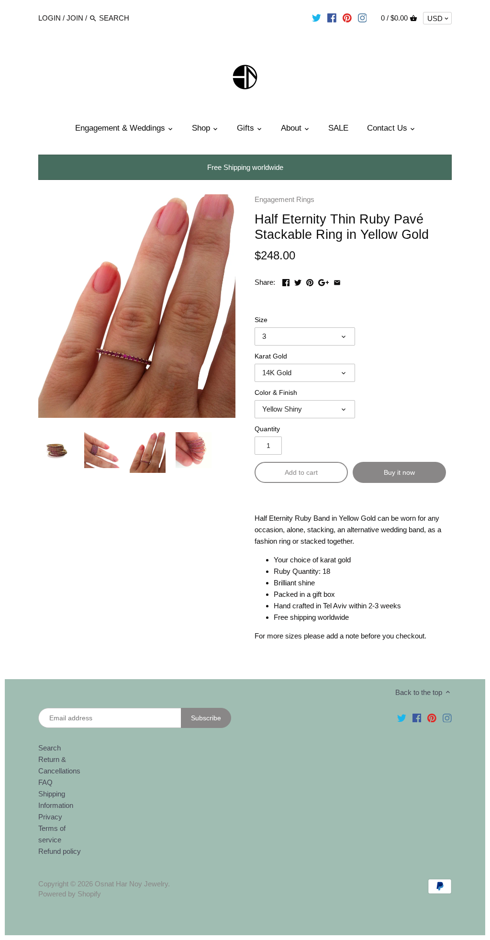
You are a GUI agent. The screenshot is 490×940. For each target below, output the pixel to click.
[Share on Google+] (323, 281)
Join (75, 18)
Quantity (267, 429)
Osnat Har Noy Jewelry (131, 884)
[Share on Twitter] (297, 281)
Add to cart (301, 472)
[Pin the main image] (309, 281)
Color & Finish (276, 392)
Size (261, 320)
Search (49, 748)
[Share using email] (337, 281)
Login (49, 18)
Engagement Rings (284, 199)
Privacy (50, 817)
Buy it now (399, 472)
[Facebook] (331, 18)
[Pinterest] (347, 18)
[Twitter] (316, 18)
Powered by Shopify (69, 894)
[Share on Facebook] (286, 281)
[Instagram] (362, 18)
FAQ (45, 782)
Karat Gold (271, 356)
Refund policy (59, 851)
